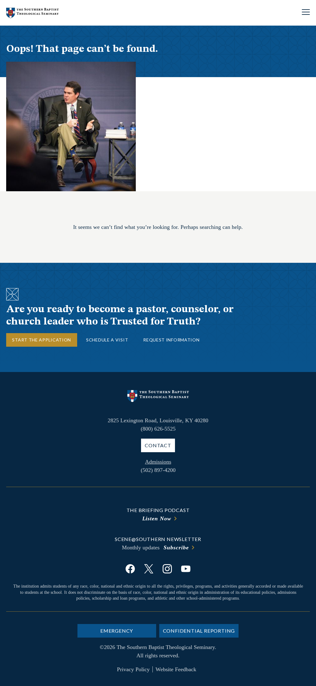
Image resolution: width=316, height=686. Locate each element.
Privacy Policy (133, 669)
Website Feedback (176, 669)
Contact (158, 445)
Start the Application (41, 339)
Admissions (158, 462)
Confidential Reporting (199, 631)
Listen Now (156, 518)
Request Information (171, 339)
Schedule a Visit (107, 339)
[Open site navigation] (306, 12)
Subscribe (176, 547)
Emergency (116, 631)
